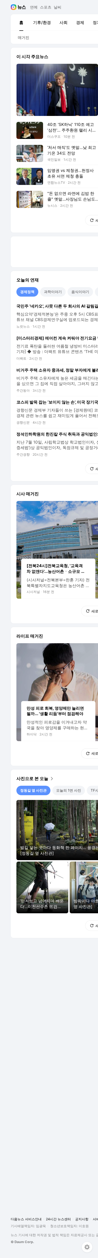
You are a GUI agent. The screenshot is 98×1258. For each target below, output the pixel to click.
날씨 (57, 7)
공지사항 (81, 1219)
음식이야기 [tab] (80, 291)
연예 (34, 7)
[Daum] (14, 7)
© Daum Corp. (22, 1242)
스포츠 (45, 7)
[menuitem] (21, 22)
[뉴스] (22, 7)
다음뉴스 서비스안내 (26, 1219)
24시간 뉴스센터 (58, 1219)
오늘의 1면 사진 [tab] (68, 790)
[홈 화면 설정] (87, 1247)
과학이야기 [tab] (53, 291)
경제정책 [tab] (27, 291)
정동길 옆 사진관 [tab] (33, 790)
